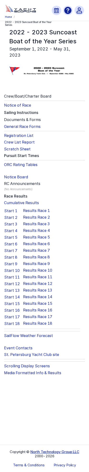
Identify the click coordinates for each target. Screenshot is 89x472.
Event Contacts (18, 348)
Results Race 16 (37, 310)
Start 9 (10, 263)
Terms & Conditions (28, 465)
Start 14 (12, 297)
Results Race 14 (37, 297)
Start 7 (10, 250)
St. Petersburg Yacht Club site (31, 354)
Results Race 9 (36, 263)
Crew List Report (19, 142)
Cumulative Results (21, 203)
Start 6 (10, 244)
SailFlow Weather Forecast (28, 335)
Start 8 (10, 257)
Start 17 (12, 317)
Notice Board (16, 177)
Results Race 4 (36, 230)
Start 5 (11, 237)
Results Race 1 (36, 210)
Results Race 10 (37, 270)
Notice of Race (17, 105)
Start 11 (12, 277)
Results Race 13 (37, 290)
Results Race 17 (37, 317)
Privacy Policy (65, 465)
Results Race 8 (36, 257)
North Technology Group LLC (54, 452)
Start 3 (10, 224)
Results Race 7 (36, 250)
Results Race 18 (37, 323)
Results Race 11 (37, 277)
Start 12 (12, 283)
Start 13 (11, 290)
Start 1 (10, 210)
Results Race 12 (37, 283)
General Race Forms (22, 126)
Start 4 (10, 230)
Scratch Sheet (17, 149)
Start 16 (12, 310)
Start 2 (11, 217)
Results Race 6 (36, 244)
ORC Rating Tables (20, 164)
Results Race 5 (36, 237)
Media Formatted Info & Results (32, 373)
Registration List (18, 135)
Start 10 (12, 270)
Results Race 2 (36, 217)
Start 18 (12, 323)
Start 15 (12, 303)
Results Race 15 (37, 303)
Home (8, 16)
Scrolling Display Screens (27, 366)
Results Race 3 (36, 224)
